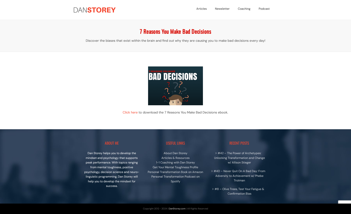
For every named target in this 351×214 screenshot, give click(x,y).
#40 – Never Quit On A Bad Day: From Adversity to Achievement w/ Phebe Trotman (239, 175)
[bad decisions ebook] (175, 68)
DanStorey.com (177, 208)
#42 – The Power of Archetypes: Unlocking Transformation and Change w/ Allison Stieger (239, 157)
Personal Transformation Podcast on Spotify (175, 179)
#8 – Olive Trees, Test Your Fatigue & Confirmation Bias (239, 191)
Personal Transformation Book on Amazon (175, 172)
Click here (130, 112)
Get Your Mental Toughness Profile (175, 167)
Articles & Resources (175, 158)
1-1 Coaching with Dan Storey (175, 162)
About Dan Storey (175, 153)
